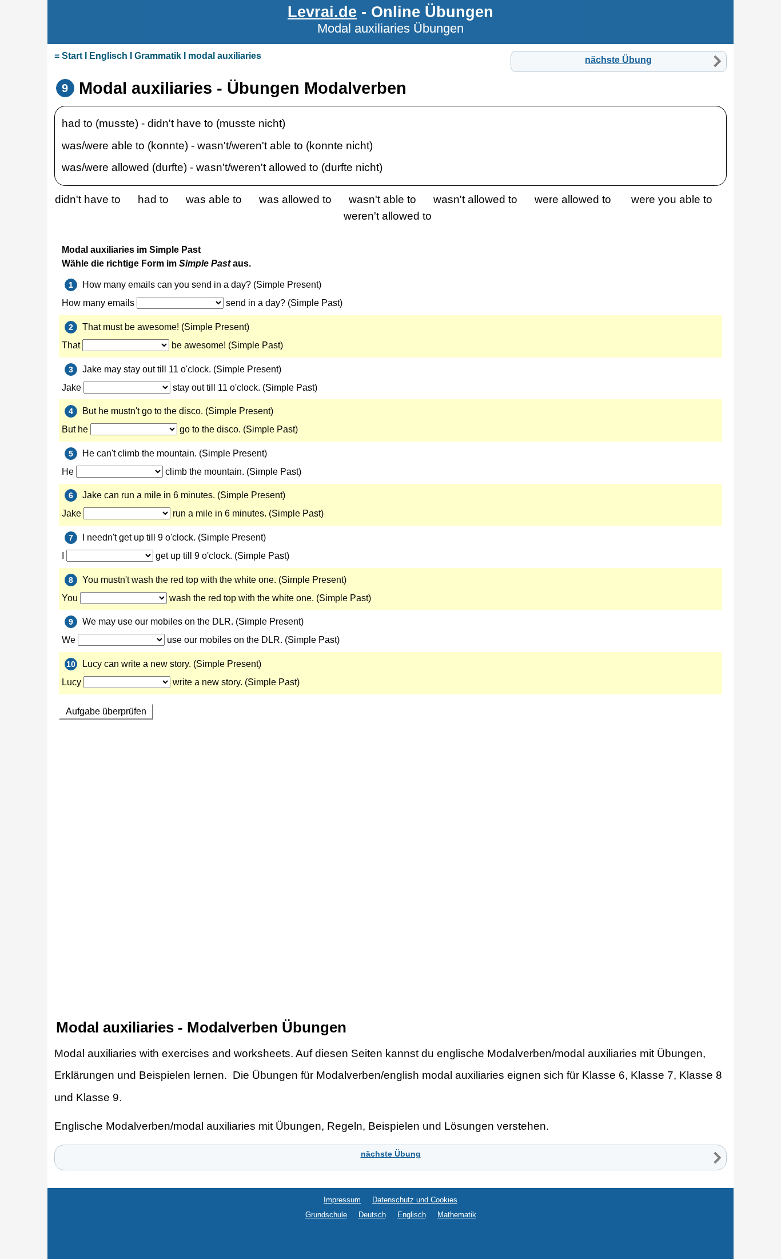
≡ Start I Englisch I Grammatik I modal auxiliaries (157, 56)
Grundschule (326, 1214)
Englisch (411, 1214)
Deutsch (372, 1214)
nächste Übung (618, 60)
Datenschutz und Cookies (414, 1200)
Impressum (342, 1200)
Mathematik (456, 1214)
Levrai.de (322, 12)
